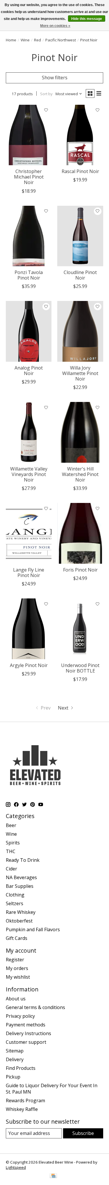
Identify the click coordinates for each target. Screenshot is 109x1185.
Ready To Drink (23, 860)
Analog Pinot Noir (29, 370)
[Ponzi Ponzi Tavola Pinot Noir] (28, 236)
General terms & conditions (35, 1007)
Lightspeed (16, 1167)
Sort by (46, 93)
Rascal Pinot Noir (80, 171)
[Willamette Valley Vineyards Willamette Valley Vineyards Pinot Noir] (28, 432)
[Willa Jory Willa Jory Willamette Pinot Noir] (80, 331)
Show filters (54, 77)
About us (16, 998)
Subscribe (83, 1133)
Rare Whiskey (20, 912)
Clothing (15, 895)
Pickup (13, 1077)
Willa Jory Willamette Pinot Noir (80, 373)
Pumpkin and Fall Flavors (33, 929)
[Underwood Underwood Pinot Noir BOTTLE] (80, 628)
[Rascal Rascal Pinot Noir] (80, 135)
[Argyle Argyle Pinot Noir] (28, 628)
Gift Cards (16, 938)
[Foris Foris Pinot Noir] (80, 533)
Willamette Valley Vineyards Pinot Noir (28, 474)
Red (37, 40)
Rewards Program (25, 1100)
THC (10, 851)
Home (11, 40)
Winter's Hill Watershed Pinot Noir (80, 474)
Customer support (26, 1042)
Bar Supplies (19, 886)
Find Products (20, 1068)
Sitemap (15, 1051)
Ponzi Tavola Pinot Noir (29, 275)
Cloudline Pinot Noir (80, 275)
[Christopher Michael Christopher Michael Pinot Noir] (28, 135)
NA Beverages (21, 877)
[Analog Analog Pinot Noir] (28, 331)
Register (15, 959)
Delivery (15, 1059)
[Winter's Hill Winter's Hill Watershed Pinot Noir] (80, 432)
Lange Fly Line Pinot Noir (28, 572)
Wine (25, 40)
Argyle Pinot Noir (29, 665)
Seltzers (14, 903)
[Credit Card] (53, 1176)
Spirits (13, 842)
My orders (17, 968)
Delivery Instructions (28, 1033)
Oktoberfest (19, 921)
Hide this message (86, 19)
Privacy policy (20, 1016)
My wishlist (18, 977)
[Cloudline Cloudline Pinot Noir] (80, 236)
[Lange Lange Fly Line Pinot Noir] (28, 533)
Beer (11, 825)
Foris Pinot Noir (80, 570)
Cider (11, 869)
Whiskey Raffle (22, 1109)
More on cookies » (55, 26)
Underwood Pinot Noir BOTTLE (80, 668)
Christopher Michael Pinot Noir (29, 176)
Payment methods (25, 1025)
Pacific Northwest (60, 40)
